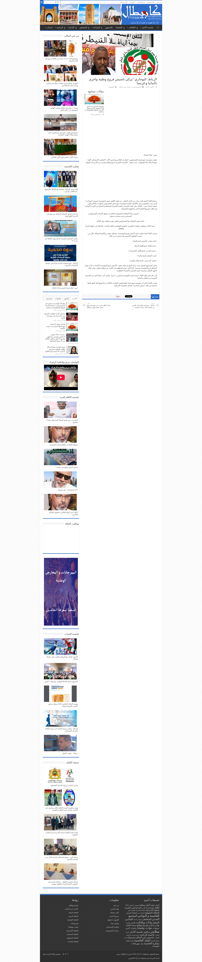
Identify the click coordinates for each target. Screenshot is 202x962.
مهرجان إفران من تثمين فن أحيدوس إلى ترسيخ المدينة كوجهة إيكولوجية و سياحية (94, 109)
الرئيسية (158, 27)
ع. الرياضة (60, 27)
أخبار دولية (155, 905)
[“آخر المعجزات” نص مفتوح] (60, 479)
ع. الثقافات (133, 27)
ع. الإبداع (73, 27)
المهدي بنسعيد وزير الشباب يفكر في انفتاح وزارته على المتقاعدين (62, 84)
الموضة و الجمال (137, 919)
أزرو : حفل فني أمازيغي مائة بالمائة (65, 288)
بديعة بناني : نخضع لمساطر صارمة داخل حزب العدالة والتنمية (61, 858)
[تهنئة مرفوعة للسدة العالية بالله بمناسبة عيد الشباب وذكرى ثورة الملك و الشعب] (60, 797)
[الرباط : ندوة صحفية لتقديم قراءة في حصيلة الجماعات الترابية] (60, 253)
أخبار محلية (144, 905)
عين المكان (122, 87)
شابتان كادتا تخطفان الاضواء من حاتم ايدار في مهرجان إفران (54, 316)
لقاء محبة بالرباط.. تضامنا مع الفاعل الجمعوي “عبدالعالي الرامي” (61, 190)
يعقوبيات (155, 946)
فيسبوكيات (130, 937)
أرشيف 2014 (129, 905)
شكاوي (147, 932)
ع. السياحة (97, 27)
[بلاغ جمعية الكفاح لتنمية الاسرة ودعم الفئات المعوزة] (60, 822)
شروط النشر (141, 2)
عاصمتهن (109, 27)
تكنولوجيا (128, 923)
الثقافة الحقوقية (152, 913)
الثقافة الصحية (131, 913)
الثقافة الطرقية (72, 920)
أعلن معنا (132, 2)
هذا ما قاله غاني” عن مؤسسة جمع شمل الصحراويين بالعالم (98, 305)
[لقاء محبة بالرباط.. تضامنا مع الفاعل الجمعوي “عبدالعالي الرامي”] (60, 179)
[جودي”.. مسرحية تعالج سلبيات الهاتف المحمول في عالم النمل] (60, 98)
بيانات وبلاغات (144, 922)
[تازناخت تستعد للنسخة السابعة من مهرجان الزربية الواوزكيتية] (60, 203)
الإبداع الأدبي (146, 908)
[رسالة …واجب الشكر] (60, 743)
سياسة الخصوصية (112, 931)
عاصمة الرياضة (147, 934)
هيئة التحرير (150, 2)
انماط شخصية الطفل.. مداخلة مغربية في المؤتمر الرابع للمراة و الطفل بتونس (63, 883)
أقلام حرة (154, 907)
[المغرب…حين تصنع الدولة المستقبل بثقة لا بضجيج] (60, 410)
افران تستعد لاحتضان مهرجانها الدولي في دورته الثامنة (55, 326)
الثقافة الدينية (140, 913)
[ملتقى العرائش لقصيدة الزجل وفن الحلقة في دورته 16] (60, 228)
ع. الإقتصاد (120, 27)
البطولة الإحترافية (152, 910)
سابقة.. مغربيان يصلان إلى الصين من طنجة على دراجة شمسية (143, 305)
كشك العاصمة (142, 940)
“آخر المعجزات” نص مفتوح (68, 490)
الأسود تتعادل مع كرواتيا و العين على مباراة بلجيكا (62, 658)
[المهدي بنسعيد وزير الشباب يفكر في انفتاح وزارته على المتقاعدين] (60, 73)
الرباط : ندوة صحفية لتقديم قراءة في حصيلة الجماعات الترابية (61, 264)
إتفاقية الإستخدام (112, 927)
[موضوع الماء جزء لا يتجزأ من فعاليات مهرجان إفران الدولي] (60, 48)
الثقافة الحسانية (72, 934)
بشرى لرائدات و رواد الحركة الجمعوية (64, 785)
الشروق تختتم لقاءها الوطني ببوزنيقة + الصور (61, 681)
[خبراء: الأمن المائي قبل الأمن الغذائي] (60, 147)
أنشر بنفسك (123, 2)
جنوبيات (156, 928)
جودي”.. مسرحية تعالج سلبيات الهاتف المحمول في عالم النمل (64, 109)
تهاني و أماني (154, 925)
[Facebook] (60, 2)
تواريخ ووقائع (142, 925)
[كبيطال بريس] (101, 14)
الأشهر (66, 298)
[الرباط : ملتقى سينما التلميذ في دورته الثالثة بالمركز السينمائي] (60, 718)
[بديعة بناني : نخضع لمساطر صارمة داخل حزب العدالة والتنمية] (60, 847)
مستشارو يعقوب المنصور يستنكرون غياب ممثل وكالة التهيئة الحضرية (63, 134)
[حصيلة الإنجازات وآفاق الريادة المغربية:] (60, 434)
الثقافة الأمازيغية (140, 910)
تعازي (133, 923)
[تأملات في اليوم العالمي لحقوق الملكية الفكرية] (60, 502)
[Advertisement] (121, 136)
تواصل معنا (115, 923)
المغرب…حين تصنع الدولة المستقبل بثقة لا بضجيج (62, 421)
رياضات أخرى (131, 928)
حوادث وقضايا (144, 928)
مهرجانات (135, 943)
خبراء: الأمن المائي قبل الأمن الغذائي (64, 157)
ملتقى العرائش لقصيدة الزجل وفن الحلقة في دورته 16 (61, 240)
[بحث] (41, 2)
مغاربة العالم (130, 941)
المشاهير (147, 919)
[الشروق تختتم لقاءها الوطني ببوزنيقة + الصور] (60, 671)
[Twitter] (58, 2)
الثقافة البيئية (131, 910)
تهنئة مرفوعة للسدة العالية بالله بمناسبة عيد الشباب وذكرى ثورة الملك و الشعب (61, 809)
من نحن (159, 2)
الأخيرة (74, 298)
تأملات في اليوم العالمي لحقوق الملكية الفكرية (63, 513)
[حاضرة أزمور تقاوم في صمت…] (60, 457)
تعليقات (58, 298)
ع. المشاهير (84, 27)
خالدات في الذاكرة (71, 909)
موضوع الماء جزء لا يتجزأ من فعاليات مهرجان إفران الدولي (61, 60)
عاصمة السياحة (135, 935)
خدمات (50, 27)
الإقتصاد (128, 908)
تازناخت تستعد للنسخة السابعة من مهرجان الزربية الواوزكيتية (62, 215)
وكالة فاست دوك (49, 954)
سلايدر (129, 87)
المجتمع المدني (136, 87)
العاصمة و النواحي (148, 915)
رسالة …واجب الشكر (70, 753)
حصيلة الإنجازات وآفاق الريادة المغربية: (63, 445)
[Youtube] (56, 2)
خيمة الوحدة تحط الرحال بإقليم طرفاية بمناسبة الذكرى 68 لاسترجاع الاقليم (55, 349)
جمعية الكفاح (131, 925)
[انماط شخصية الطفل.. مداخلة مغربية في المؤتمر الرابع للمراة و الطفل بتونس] (60, 871)
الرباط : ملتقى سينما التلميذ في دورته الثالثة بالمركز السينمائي (61, 730)
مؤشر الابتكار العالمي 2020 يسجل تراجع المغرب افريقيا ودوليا (63, 705)
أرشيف (137, 905)
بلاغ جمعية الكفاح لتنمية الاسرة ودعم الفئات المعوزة (61, 834)
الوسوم (49, 298)
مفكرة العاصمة (151, 943)
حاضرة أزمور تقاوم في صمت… (66, 467)
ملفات (142, 944)
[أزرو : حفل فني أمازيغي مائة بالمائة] (60, 277)
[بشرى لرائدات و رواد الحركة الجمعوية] (60, 775)
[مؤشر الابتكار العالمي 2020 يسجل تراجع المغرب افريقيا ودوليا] (60, 694)
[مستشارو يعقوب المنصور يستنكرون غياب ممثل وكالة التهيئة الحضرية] (60, 122)
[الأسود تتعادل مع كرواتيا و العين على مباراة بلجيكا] (60, 646)
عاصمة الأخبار (147, 27)
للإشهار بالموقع (113, 920)
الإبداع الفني (136, 908)
